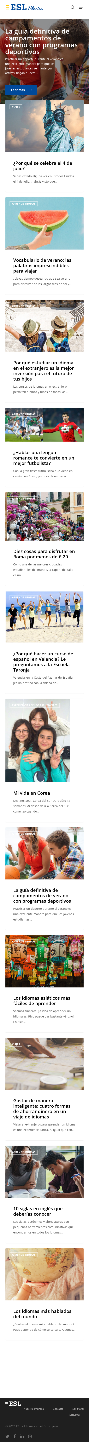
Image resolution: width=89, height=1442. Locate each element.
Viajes (16, 106)
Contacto (58, 1408)
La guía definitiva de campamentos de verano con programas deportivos (41, 41)
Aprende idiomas (23, 203)
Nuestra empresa (34, 1408)
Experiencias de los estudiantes (34, 705)
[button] (81, 7)
